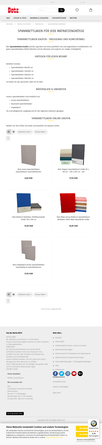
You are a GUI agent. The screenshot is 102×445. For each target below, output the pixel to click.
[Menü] (98, 420)
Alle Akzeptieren (85, 428)
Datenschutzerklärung (54, 437)
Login (83, 2)
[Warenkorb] (91, 10)
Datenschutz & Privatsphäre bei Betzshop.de (73, 354)
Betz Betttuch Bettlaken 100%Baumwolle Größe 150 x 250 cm (28, 218)
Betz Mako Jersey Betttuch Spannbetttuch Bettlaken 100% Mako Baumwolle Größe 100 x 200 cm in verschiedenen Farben (73, 218)
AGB (56, 366)
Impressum (59, 369)
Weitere (73, 18)
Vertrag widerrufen (15, 413)
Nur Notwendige (85, 434)
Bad (8, 18)
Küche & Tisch (20, 18)
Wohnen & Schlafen (39, 18)
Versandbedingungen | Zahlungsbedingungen (73, 362)
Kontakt (58, 338)
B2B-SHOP (57, 393)
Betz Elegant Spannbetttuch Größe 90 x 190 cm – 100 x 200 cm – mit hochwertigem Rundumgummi (73, 170)
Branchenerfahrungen (64, 350)
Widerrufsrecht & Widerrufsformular (69, 357)
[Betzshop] (13, 10)
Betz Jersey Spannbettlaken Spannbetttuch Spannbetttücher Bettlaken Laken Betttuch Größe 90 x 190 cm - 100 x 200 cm (28, 170)
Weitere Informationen (86, 440)
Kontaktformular (59, 382)
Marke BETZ (59, 342)
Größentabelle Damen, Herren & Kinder (70, 346)
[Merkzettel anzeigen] (77, 10)
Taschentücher (59, 18)
